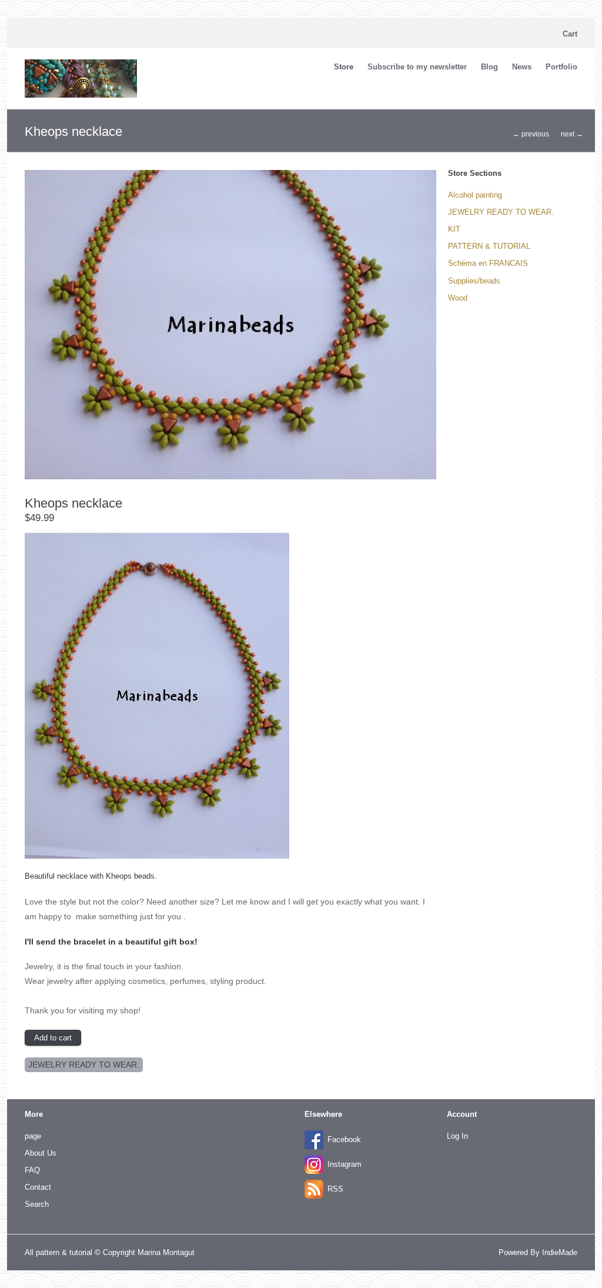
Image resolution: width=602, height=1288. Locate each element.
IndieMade (559, 1252)
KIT (454, 229)
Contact (38, 1187)
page (33, 1136)
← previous (531, 134)
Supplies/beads (474, 280)
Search (37, 1204)
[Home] (81, 94)
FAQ (32, 1170)
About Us (40, 1153)
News (521, 66)
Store (343, 66)
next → (572, 134)
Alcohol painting (475, 195)
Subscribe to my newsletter (417, 66)
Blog (489, 66)
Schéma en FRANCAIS (488, 263)
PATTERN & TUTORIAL (489, 246)
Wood (457, 297)
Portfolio (561, 66)
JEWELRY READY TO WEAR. (83, 1064)
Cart (570, 33)
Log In (457, 1136)
